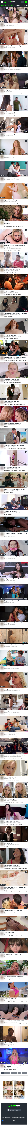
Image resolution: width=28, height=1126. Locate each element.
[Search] (22, 2)
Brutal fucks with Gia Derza (11, 1022)
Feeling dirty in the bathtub (11, 689)
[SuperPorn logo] (9, 2)
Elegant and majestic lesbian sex (12, 423)
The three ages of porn (10, 799)
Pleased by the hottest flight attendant (14, 755)
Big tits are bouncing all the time (12, 335)
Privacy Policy (22, 1117)
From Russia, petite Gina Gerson (12, 956)
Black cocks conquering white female (14, 1021)
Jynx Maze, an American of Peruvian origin (13, 512)
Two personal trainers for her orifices (14, 156)
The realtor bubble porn (10, 1044)
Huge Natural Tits (9, 135)
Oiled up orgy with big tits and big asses (14, 90)
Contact (3, 1117)
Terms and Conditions (10, 1117)
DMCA (16, 1118)
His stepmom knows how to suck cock (14, 667)
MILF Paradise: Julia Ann (10, 536)
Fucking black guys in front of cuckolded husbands (13, 380)
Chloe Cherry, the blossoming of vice (13, 248)
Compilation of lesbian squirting (12, 46)
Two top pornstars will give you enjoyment (15, 357)
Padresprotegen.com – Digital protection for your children (13, 1121)
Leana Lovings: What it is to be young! (13, 69)
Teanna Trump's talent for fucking (12, 866)
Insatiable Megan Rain (10, 446)
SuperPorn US (19, 5)
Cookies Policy (5, 1118)
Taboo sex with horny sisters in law (12, 314)
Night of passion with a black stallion (13, 623)
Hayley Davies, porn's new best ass (12, 978)
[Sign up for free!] (26, 2)
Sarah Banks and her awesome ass (12, 934)
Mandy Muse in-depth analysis (11, 468)
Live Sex (4, 5)
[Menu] (2, 2)
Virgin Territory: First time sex (11, 270)
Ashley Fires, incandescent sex (12, 668)
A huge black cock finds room (11, 401)
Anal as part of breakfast (10, 511)
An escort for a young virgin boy (12, 269)
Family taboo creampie (10, 112)
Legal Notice (17, 1117)
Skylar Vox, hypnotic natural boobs (12, 1067)
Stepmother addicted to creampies (13, 733)
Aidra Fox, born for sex (10, 624)
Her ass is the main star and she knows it (14, 976)
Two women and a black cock (11, 865)
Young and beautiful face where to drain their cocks (14, 246)
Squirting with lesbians (10, 47)
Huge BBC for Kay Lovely (10, 200)
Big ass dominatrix (9, 291)
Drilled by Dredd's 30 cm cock (11, 1000)
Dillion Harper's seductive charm (12, 844)
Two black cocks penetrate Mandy (13, 467)
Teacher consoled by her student (12, 178)
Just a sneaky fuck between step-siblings (15, 645)
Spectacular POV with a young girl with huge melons (14, 1065)
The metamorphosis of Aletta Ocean (13, 756)
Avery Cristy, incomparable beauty (12, 424)
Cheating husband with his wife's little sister (15, 313)
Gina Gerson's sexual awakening (12, 954)
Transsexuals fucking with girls (12, 912)
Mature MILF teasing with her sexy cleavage (15, 134)
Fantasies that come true (10, 68)
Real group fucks (8, 91)
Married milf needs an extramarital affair (15, 489)
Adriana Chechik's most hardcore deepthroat (13, 222)
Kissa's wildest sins (9, 25)
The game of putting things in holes (13, 601)
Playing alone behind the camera (12, 821)
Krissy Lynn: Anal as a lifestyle (11, 490)
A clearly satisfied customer (11, 1043)
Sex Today (11, 5)
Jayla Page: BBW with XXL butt (11, 292)
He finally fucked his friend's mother (13, 711)
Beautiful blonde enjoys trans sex (13, 910)
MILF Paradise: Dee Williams (11, 800)
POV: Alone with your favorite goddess (13, 358)
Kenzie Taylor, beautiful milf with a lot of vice (13, 690)
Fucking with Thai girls (10, 580)
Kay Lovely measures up (10, 201)
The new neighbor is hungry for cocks (14, 777)
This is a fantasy (8, 843)
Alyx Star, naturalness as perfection (13, 822)
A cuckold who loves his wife (11, 379)
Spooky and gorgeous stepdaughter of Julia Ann (15, 534)
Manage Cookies (11, 1118)
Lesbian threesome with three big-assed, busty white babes (15, 887)
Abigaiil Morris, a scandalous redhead (13, 336)
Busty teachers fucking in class (12, 179)
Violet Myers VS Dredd (10, 998)
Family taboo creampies (10, 113)
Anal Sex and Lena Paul (10, 402)
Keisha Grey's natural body (11, 646)
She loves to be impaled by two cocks (14, 445)
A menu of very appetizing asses (12, 24)
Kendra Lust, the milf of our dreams (12, 712)
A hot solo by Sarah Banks (10, 932)
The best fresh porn (9, 157)
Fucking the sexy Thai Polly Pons (12, 579)
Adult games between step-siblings (13, 557)
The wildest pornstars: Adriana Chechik (13, 225)
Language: (14, 1110)
